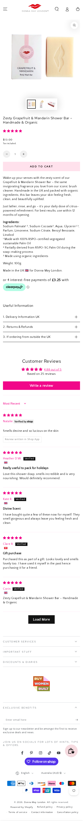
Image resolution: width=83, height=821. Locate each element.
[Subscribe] (77, 720)
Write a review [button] (41, 386)
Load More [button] (41, 619)
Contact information (42, 812)
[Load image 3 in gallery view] (51, 104)
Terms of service (18, 812)
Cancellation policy (68, 812)
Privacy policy (65, 806)
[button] (57, 9)
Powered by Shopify (21, 807)
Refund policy (45, 806)
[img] (12, 415)
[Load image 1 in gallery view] (31, 104)
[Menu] (5, 9)
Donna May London (35, 802)
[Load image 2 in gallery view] (41, 104)
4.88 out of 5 (53, 369)
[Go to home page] (35, 9)
